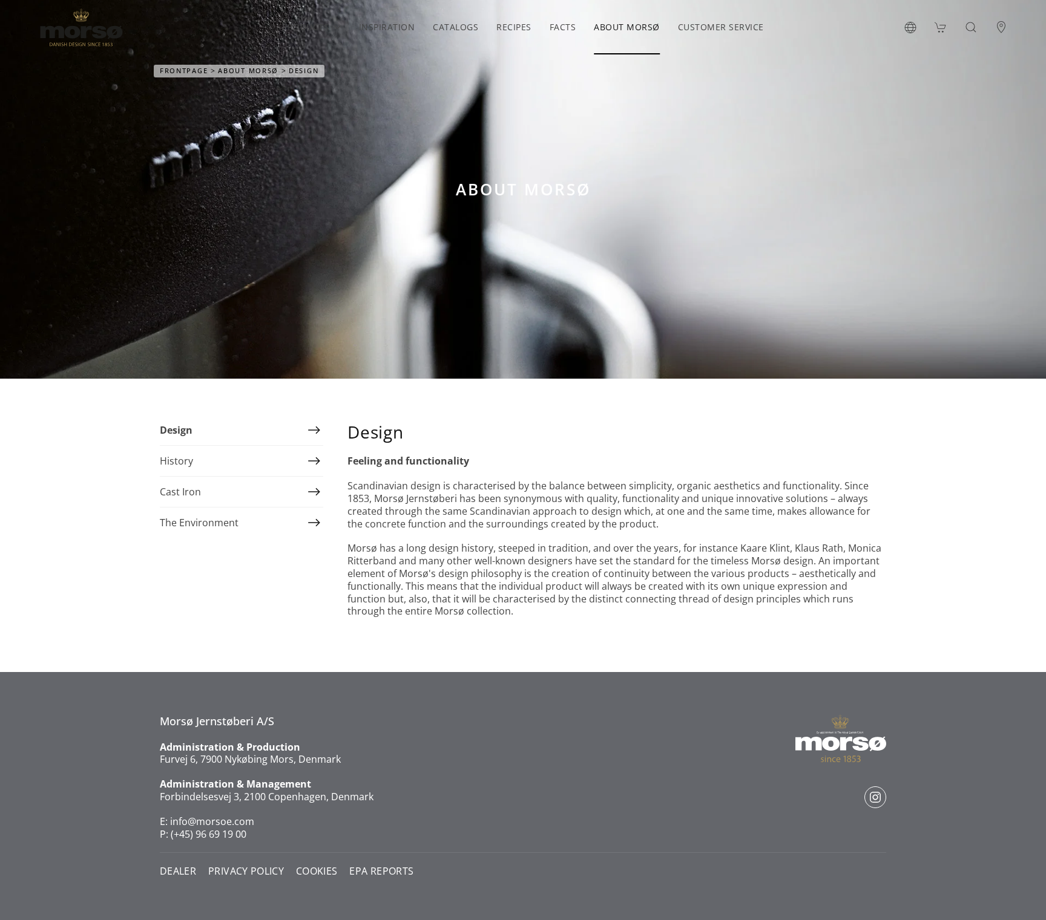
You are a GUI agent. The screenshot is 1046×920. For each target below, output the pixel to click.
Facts (563, 27)
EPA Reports (381, 871)
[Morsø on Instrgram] (875, 797)
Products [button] (305, 27)
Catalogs (455, 27)
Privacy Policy (246, 871)
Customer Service (721, 27)
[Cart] (941, 27)
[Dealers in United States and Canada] (1001, 27)
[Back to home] (81, 27)
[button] (910, 27)
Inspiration (387, 27)
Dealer (178, 871)
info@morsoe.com (212, 821)
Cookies (316, 871)
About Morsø (627, 27)
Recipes (513, 27)
